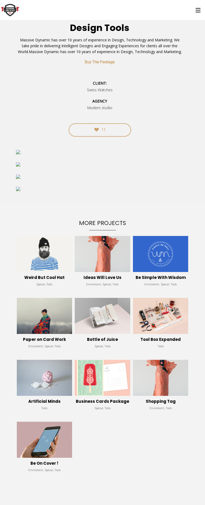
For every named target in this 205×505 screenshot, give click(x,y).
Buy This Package (100, 62)
